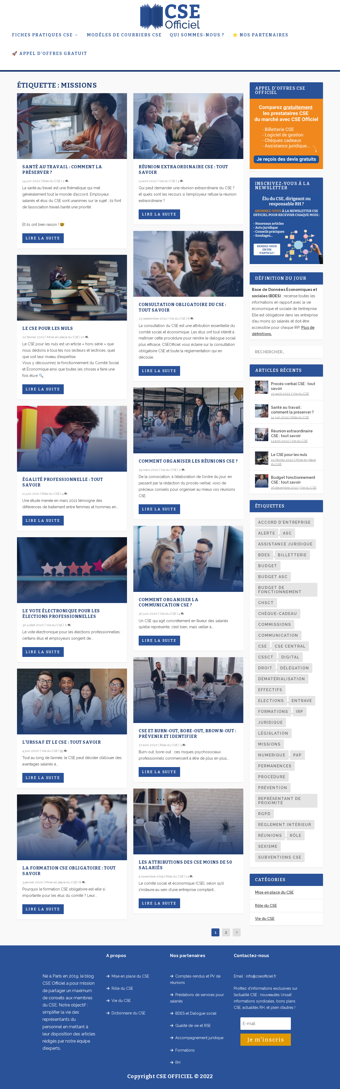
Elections (271, 701)
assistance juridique (285, 544)
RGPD (264, 814)
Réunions (270, 835)
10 (83, 337)
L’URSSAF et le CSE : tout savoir (61, 742)
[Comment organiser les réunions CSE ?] (188, 420)
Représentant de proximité (279, 801)
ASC (287, 533)
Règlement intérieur (284, 825)
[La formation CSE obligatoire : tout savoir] (72, 827)
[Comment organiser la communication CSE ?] (188, 559)
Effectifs (270, 690)
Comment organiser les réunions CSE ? (188, 461)
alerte (266, 533)
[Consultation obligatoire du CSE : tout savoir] (188, 264)
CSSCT (266, 657)
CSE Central (290, 646)
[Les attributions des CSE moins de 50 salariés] (188, 821)
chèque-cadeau (277, 614)
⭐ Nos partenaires (260, 35)
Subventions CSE (279, 857)
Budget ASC (273, 577)
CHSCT (266, 603)
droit (265, 668)
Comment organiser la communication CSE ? (168, 602)
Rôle (295, 835)
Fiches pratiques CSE (42, 35)
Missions (269, 744)
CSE (262, 646)
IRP (299, 711)
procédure (272, 777)
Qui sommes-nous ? (197, 35)
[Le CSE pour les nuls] (72, 288)
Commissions (274, 624)
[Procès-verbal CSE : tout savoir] (261, 387)
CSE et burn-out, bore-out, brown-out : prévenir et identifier (187, 733)
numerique (272, 755)
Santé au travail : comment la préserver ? (292, 409)
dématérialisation (281, 679)
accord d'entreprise (284, 522)
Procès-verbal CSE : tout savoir (293, 386)
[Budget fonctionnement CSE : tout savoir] (261, 481)
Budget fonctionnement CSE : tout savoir (293, 479)
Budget (267, 566)
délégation (294, 668)
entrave (302, 701)
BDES (264, 555)
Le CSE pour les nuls (47, 328)
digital (290, 657)
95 (62, 751)
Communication (278, 635)
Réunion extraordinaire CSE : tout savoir (292, 433)
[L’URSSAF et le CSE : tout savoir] (72, 701)
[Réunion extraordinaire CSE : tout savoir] (188, 126)
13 (188, 876)
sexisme (268, 846)
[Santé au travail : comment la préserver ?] (72, 126)
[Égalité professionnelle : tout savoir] (72, 439)
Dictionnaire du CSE (127, 1013)
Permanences (275, 766)
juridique (270, 722)
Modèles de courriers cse (124, 35)
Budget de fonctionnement (280, 590)
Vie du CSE (54, 625)
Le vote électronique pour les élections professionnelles (61, 613)
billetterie (292, 555)
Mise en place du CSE (63, 337)
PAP (297, 755)
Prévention (272, 788)
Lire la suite (43, 238)
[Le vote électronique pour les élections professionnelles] (72, 570)
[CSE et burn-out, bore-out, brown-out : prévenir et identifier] (188, 690)
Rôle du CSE (51, 181)
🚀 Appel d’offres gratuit (49, 53)
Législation (273, 733)
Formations (273, 711)
